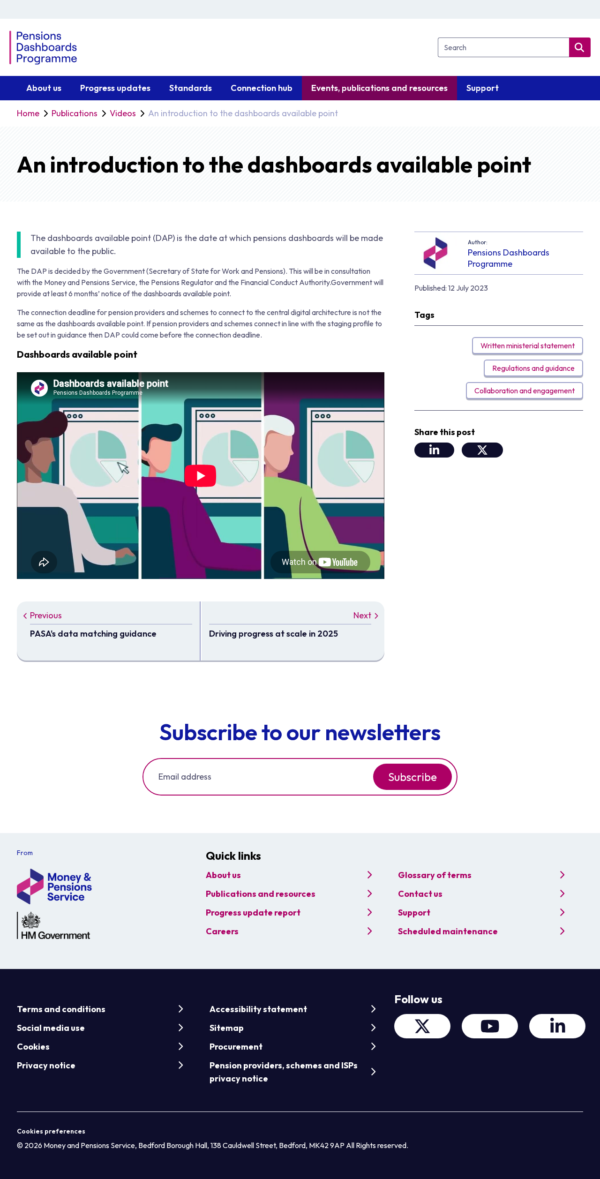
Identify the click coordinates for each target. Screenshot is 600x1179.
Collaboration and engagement (524, 390)
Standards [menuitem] (190, 88)
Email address (184, 776)
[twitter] (422, 1026)
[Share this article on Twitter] (482, 450)
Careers (222, 931)
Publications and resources (260, 893)
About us (223, 875)
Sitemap (227, 1027)
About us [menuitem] (43, 88)
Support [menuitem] (482, 88)
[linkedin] (557, 1026)
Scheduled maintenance (448, 931)
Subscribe (412, 777)
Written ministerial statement (527, 345)
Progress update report (253, 912)
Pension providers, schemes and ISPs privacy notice (284, 1072)
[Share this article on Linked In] (434, 450)
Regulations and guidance (533, 368)
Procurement (236, 1046)
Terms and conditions (61, 1009)
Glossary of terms (435, 875)
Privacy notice (46, 1065)
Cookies (33, 1046)
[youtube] (490, 1026)
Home (28, 113)
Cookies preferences (51, 1131)
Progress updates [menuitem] (115, 88)
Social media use (51, 1027)
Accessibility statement (258, 1009)
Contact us (420, 893)
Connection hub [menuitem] (261, 88)
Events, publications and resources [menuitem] (379, 88)
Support (414, 912)
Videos (123, 113)
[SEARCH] (580, 47)
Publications (75, 113)
